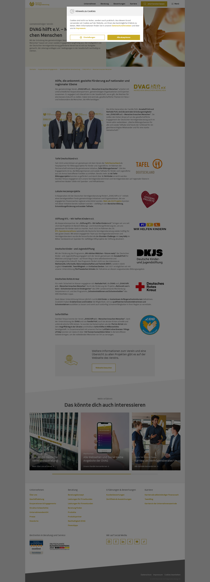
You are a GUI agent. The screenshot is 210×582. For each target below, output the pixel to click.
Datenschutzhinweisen (121, 25)
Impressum (81, 28)
